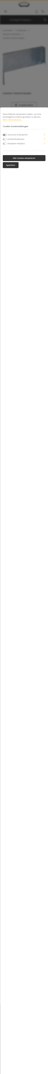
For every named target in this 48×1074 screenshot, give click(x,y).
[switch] (5, 139)
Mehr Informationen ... (13, 119)
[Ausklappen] (44, 134)
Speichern (10, 165)
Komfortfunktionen (15, 139)
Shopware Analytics (16, 143)
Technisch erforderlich (17, 134)
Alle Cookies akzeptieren (24, 158)
